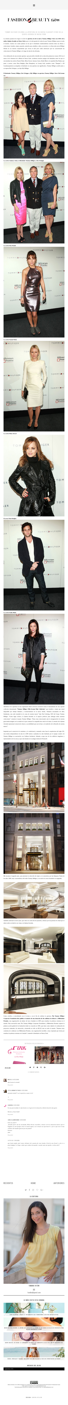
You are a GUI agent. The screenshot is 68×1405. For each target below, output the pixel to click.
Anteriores (59, 1183)
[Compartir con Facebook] (33, 1067)
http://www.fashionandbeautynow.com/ (39, 1385)
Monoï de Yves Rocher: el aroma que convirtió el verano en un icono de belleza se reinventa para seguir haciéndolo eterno (34, 1328)
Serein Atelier (37, 1397)
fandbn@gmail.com (34, 1292)
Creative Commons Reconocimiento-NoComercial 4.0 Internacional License (46, 1384)
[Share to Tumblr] (41, 1067)
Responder (10, 1085)
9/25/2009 (16, 1079)
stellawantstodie (14, 1090)
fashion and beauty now (22, 1384)
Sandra (10, 1105)
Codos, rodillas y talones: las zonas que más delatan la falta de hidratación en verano (34, 1359)
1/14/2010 (16, 1140)
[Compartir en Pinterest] (37, 1067)
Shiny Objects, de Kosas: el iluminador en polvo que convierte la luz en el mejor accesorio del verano (34, 1343)
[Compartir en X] (30, 1067)
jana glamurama (13, 1120)
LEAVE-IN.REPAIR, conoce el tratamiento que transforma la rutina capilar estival (34, 1314)
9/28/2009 (23, 1120)
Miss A (10, 1079)
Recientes (8, 1183)
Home (33, 1183)
